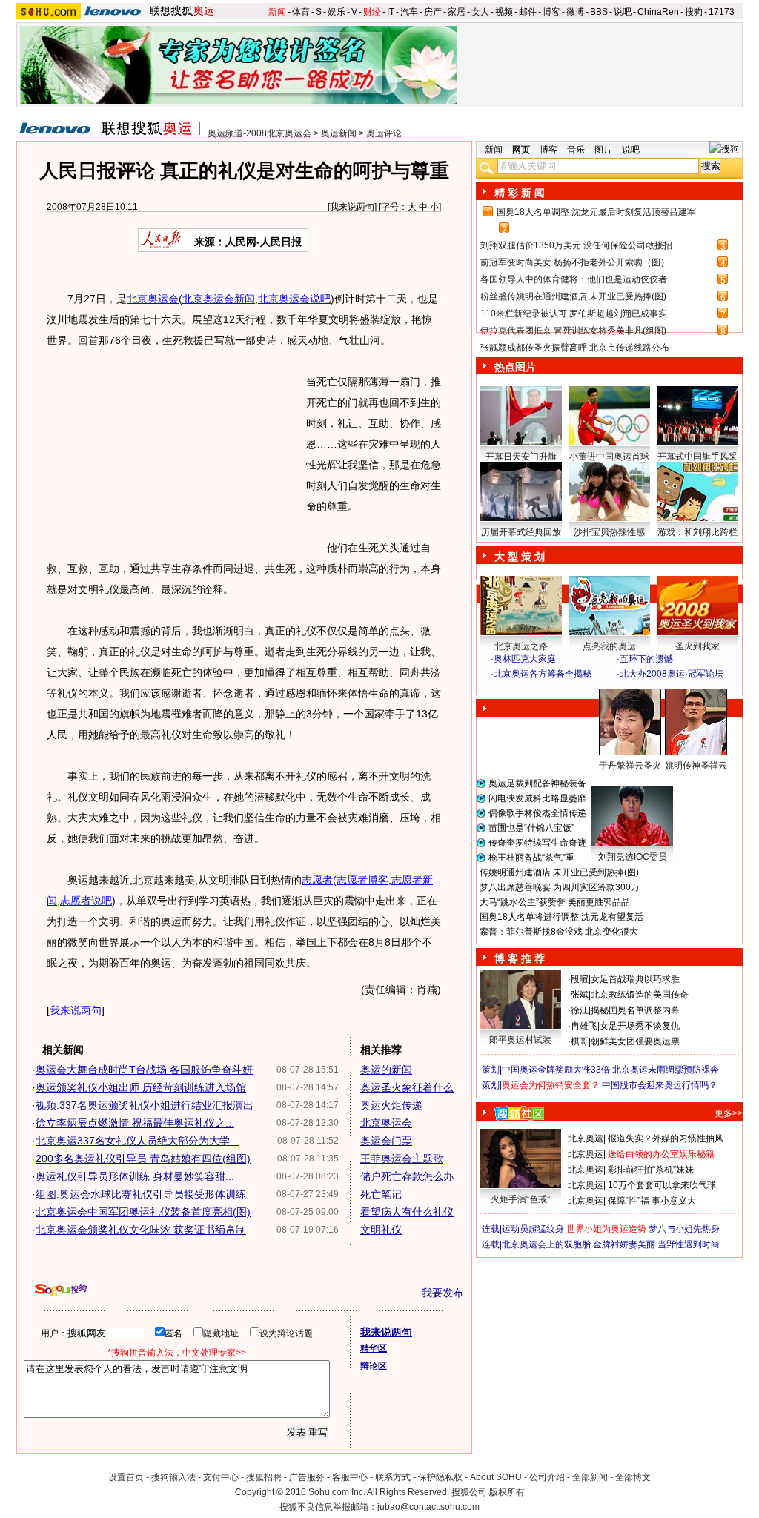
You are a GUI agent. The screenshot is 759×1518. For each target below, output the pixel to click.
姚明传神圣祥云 (696, 765)
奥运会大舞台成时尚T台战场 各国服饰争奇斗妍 (144, 1069)
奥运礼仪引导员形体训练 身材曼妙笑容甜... (135, 1176)
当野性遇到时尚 (688, 1244)
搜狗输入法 (173, 1477)
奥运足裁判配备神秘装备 (537, 783)
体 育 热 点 (616, 780)
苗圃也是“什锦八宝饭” (531, 828)
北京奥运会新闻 (218, 299)
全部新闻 (590, 1477)
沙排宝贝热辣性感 (609, 532)
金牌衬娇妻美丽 (624, 1244)
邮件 (528, 12)
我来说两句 (352, 207)
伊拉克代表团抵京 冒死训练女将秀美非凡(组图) (573, 330)
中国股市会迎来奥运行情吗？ (659, 1085)
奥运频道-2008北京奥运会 (259, 133)
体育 (301, 12)
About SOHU (496, 1477)
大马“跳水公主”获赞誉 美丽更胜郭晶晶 (555, 902)
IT (390, 12)
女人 (480, 12)
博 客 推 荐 (519, 958)
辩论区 (373, 1366)
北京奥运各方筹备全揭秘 (542, 674)
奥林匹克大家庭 (525, 659)
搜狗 (694, 12)
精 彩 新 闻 (519, 193)
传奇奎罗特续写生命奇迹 (537, 843)
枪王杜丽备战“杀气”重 (531, 857)
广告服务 (307, 1477)
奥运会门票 (386, 1141)
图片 (603, 150)
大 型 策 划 (519, 557)
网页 (521, 150)
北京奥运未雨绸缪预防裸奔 (665, 1069)
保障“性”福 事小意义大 (652, 1201)
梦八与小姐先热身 (684, 1229)
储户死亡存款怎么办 (407, 1176)
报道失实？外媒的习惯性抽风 (665, 1138)
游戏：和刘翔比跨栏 (697, 532)
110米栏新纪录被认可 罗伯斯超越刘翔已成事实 (573, 313)
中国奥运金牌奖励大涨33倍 (556, 1069)
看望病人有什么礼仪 (407, 1212)
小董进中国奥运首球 (609, 456)
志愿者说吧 (86, 901)
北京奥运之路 (521, 646)
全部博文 (633, 1477)
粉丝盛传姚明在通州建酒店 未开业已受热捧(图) (573, 296)
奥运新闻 (339, 133)
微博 (575, 12)
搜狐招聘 (264, 1477)
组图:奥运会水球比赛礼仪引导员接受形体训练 (141, 1194)
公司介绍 (547, 1477)
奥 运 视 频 (520, 688)
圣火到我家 (697, 646)
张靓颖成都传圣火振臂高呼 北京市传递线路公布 (574, 347)
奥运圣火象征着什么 (407, 1087)
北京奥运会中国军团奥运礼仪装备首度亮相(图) (143, 1212)
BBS (599, 12)
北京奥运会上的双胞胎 (546, 1244)
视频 (504, 12)
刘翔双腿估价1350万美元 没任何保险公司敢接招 (576, 245)
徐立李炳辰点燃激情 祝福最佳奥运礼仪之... (135, 1123)
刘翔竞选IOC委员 (632, 857)
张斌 (580, 995)
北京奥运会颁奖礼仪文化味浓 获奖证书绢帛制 (141, 1230)
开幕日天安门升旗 (521, 456)
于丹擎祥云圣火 (630, 765)
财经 (372, 12)
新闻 (277, 12)
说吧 (623, 12)
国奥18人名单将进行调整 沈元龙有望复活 (561, 917)
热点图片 (515, 367)
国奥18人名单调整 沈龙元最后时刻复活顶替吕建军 (596, 212)
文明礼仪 (381, 1230)
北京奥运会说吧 (294, 299)
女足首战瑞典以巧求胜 (635, 979)
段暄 (580, 979)
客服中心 (350, 1477)
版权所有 (507, 1492)
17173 (722, 12)
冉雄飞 (584, 1026)
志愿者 (317, 880)
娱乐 (336, 12)
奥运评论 (384, 133)
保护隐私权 (440, 1477)
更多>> (729, 1113)
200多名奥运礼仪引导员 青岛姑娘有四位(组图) (143, 1158)
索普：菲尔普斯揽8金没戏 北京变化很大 (559, 932)
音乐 (576, 150)
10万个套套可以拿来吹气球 (662, 1185)
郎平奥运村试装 (520, 1040)
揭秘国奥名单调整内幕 (635, 1010)
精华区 (373, 1348)
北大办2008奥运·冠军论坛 (671, 674)
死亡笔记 (381, 1194)
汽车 (409, 12)
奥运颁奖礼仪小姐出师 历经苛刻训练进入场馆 (141, 1087)
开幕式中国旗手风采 (697, 456)
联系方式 (393, 1477)
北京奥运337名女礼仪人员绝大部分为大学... (137, 1141)
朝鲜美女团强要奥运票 (635, 1041)
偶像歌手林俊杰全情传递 (537, 813)
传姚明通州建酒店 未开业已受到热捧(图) (559, 872)
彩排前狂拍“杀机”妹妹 (651, 1169)
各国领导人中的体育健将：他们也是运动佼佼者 (573, 279)
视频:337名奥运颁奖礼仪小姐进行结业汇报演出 (144, 1105)
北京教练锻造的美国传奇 (640, 995)
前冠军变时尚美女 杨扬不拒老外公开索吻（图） (574, 262)
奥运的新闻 (386, 1069)
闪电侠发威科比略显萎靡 (537, 798)
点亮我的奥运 (609, 646)
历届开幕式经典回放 (521, 532)
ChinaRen (658, 12)
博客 (551, 12)
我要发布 (442, 1293)
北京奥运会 (153, 299)
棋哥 (580, 1041)
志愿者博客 (362, 880)
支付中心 (221, 1477)
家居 (456, 12)
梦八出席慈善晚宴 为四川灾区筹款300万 (560, 887)
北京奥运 (585, 1138)
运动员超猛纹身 (533, 1229)
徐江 (580, 1010)
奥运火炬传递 (391, 1105)
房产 (433, 12)
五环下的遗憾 (646, 659)
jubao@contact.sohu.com (428, 1507)
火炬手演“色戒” (520, 1199)
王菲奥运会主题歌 (401, 1158)
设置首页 (126, 1477)
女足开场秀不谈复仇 (640, 1026)
